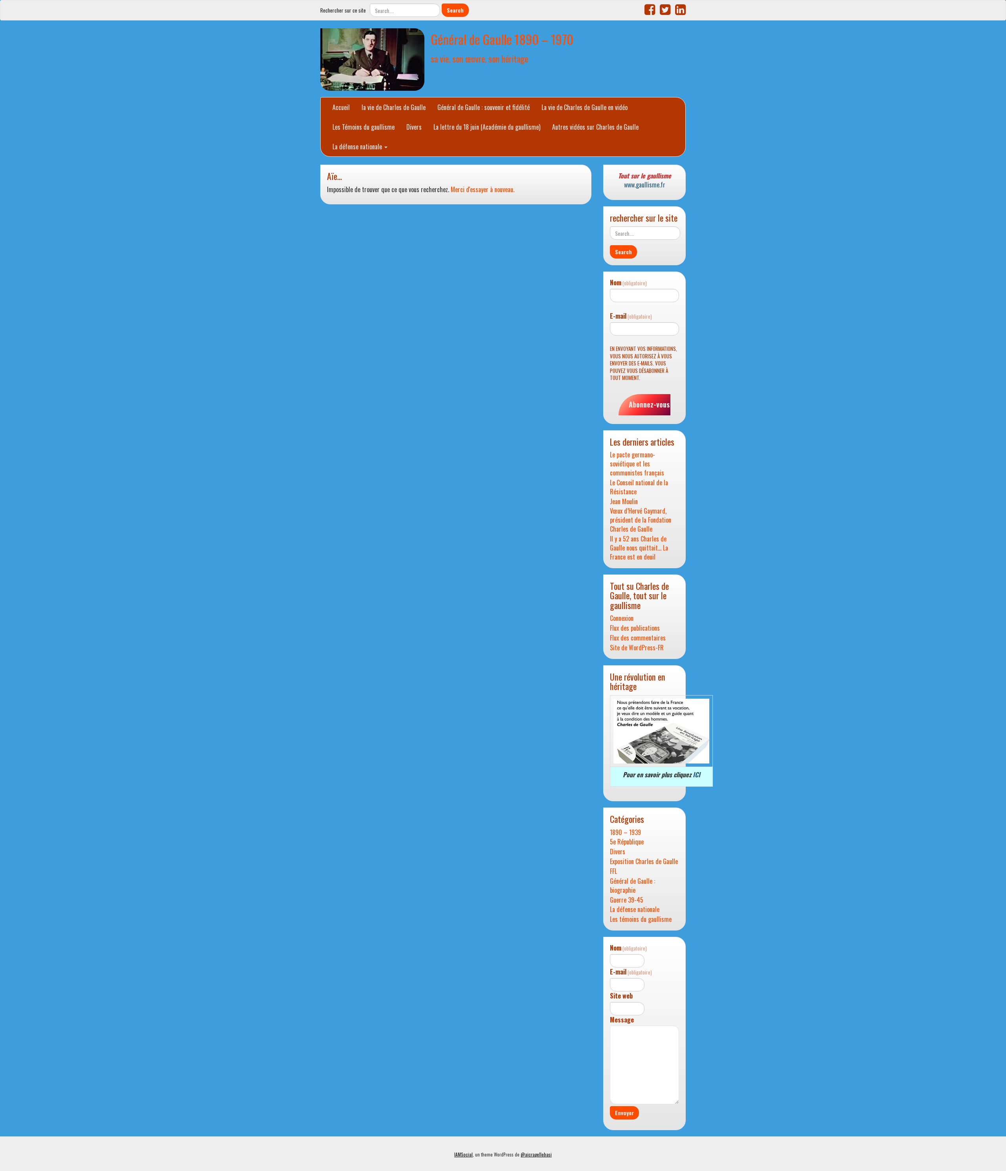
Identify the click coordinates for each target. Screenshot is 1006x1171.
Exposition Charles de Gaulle (644, 861)
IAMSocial (463, 1154)
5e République (627, 841)
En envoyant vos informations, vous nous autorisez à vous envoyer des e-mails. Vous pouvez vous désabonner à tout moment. (643, 363)
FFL (613, 871)
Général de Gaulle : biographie (632, 886)
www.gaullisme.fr (644, 184)
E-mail (631, 316)
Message (622, 1019)
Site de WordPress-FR (637, 647)
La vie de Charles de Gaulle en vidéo (585, 107)
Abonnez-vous (649, 404)
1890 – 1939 (625, 832)
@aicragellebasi (536, 1154)
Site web (621, 995)
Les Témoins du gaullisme (363, 127)
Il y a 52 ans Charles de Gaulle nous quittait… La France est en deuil (639, 548)
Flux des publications (635, 628)
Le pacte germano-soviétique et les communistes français (637, 463)
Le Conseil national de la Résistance (639, 487)
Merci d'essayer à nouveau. (482, 189)
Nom (628, 282)
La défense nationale (358, 146)
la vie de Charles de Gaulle (394, 107)
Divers (414, 127)
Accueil (341, 107)
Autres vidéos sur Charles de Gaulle (595, 127)
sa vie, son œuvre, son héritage (479, 58)
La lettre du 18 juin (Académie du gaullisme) (486, 127)
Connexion (621, 618)
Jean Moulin (624, 501)
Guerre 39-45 (626, 900)
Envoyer (624, 1113)
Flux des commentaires (638, 637)
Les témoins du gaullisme (641, 919)
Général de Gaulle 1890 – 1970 (502, 39)
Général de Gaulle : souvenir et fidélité (483, 107)
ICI (696, 774)
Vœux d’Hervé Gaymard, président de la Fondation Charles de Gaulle (640, 520)
